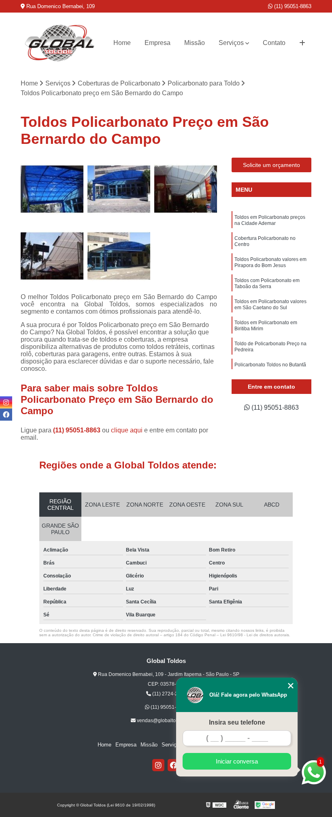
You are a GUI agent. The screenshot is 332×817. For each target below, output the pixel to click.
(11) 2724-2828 (168, 694)
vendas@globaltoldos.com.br (168, 720)
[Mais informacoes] (302, 43)
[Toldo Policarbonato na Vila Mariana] (52, 189)
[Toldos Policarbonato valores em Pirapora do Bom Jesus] (52, 256)
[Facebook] (174, 765)
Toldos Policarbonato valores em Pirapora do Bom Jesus (270, 262)
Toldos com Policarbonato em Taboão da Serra (267, 283)
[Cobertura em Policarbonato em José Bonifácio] (118, 189)
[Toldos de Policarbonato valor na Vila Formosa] (185, 189)
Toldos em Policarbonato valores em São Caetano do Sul (270, 304)
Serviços (231, 42)
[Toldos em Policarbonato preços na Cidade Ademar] (118, 256)
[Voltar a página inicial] (60, 43)
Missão (194, 42)
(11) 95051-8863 (291, 6)
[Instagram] (158, 765)
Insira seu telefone (237, 722)
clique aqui (127, 430)
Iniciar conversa (237, 761)
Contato (274, 42)
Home (122, 42)
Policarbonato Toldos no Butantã (270, 365)
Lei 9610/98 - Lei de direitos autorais (254, 635)
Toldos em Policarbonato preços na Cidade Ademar (269, 220)
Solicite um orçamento (271, 165)
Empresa (157, 42)
